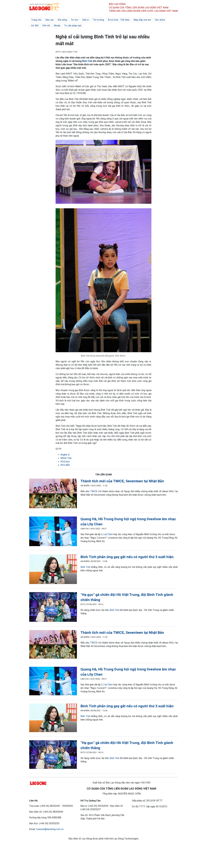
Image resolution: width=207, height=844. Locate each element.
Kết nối (46, 25)
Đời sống (62, 19)
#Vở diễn (65, 464)
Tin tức (74, 19)
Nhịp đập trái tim (142, 19)
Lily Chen (108, 534)
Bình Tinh (87, 61)
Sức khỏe (160, 19)
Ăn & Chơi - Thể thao (119, 19)
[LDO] (53, 494)
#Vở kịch (65, 461)
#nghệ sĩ (65, 454)
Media (57, 25)
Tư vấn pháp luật (72, 25)
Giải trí (85, 19)
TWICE (94, 491)
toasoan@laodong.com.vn (49, 829)
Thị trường (98, 19)
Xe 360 (35, 25)
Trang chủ (36, 19)
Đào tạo (49, 19)
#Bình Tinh (66, 458)
